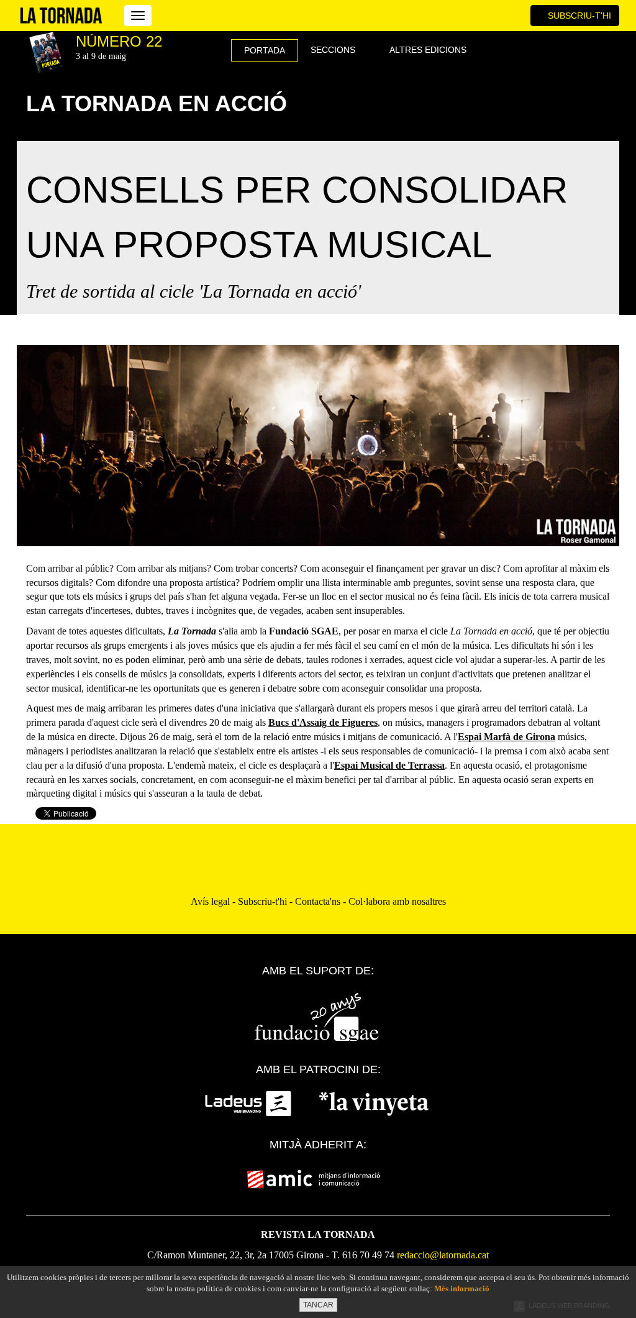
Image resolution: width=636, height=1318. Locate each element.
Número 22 (119, 41)
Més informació (461, 1288)
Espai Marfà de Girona (506, 736)
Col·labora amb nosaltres (397, 901)
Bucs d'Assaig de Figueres (323, 722)
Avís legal (210, 901)
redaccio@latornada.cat (443, 1255)
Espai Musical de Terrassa (389, 765)
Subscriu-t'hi (578, 16)
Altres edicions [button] (429, 50)
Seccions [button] (334, 50)
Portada (264, 50)
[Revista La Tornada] (61, 15)
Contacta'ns (317, 901)
